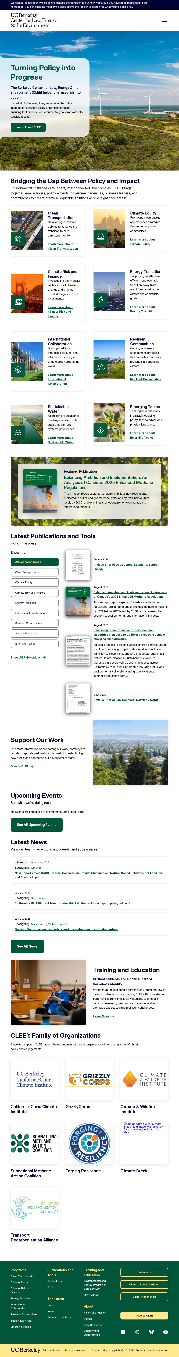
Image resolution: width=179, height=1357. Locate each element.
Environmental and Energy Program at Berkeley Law (95, 1284)
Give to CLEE (144, 1315)
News (50, 1311)
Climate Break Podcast (144, 1284)
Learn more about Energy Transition (142, 309)
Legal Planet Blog (144, 1296)
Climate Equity (19, 1282)
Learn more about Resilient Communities (145, 377)
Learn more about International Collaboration (60, 379)
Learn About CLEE (28, 127)
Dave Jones (38, 898)
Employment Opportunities (92, 1332)
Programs (18, 1270)
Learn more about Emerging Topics (142, 435)
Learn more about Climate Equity (142, 242)
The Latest (55, 1299)
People (88, 1318)
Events (51, 1305)
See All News (27, 946)
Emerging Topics (21, 1326)
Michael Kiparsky (58, 924)
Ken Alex (36, 867)
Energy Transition (21, 1298)
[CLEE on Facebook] (123, 1332)
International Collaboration (18, 1306)
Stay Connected (93, 1325)
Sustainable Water (21, 1320)
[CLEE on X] (151, 1332)
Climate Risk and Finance (21, 1290)
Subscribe (144, 1272)
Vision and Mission (95, 1312)
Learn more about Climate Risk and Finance (60, 311)
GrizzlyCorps (91, 1295)
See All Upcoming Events (36, 825)
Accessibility (99, 1350)
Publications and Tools (60, 1272)
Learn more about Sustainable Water (61, 440)
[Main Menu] (164, 20)
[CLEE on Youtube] (165, 1332)
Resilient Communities (24, 1314)
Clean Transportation (23, 1276)
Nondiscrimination (75, 1350)
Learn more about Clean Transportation (63, 246)
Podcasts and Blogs (59, 1317)
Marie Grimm (38, 924)
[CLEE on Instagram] (137, 1332)
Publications (54, 1281)
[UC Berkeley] (26, 1350)
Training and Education (94, 1272)
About (88, 1306)
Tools (50, 1287)
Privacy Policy (51, 1350)
